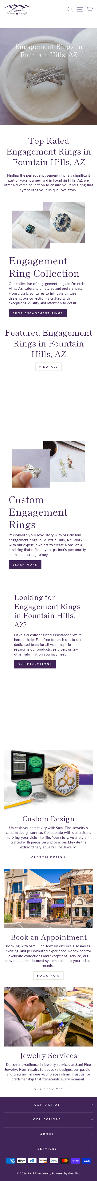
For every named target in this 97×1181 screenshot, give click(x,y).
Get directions (35, 664)
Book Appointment (48, 101)
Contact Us (47, 1104)
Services (47, 1148)
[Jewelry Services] (48, 1017)
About (47, 1134)
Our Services (48, 1089)
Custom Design (48, 857)
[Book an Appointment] (48, 898)
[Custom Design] (48, 780)
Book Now (48, 975)
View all (48, 366)
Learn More (25, 564)
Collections (47, 1119)
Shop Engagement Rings (48, 92)
